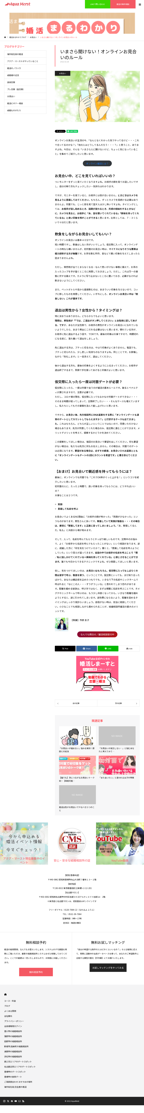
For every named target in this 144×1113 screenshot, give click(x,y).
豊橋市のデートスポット (15, 1071)
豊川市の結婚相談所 (13, 1031)
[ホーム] (5, 37)
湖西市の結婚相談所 (13, 1051)
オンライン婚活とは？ (97, 163)
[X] (8, 1101)
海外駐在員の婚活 (15, 54)
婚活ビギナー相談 (15, 103)
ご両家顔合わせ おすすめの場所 (18, 1081)
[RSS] (23, 1101)
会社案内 (8, 1016)
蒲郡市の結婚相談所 (13, 1036)
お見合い (62, 73)
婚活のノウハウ (14, 68)
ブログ (7, 1005)
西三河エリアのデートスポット (18, 1061)
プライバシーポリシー (14, 1021)
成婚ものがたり (14, 110)
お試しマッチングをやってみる (108, 967)
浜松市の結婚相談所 (13, 1056)
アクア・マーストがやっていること (22, 61)
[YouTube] (15, 1101)
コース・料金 (10, 1000)
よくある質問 (10, 1011)
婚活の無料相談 (123, 4)
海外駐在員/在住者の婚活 (15, 1086)
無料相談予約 (36, 972)
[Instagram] (4, 1101)
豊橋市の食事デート (13, 1076)
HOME (5, 994)
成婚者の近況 (13, 75)
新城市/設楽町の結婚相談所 (16, 1046)
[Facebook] (11, 1101)
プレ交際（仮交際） (16, 89)
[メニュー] (140, 4)
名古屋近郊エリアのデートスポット (20, 1066)
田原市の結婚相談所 (13, 1041)
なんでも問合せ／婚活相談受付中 (97, 634)
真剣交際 (11, 82)
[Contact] (19, 1101)
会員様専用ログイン (13, 1026)
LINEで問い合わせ (97, 4)
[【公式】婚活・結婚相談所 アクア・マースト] (17, 4)
